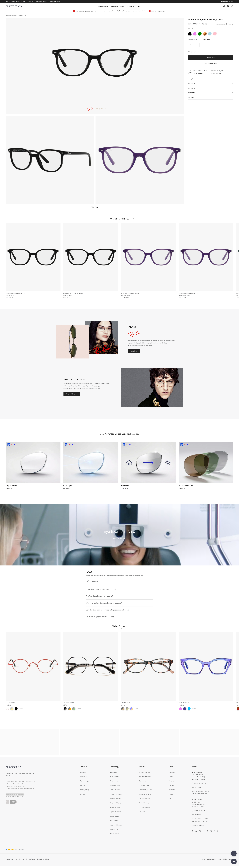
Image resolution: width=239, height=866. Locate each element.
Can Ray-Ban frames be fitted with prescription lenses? (107, 610)
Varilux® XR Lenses (116, 794)
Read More (134, 351)
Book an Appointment (87, 781)
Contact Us (83, 776)
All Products (114, 829)
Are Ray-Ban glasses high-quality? (99, 596)
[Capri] (189, 708)
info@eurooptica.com (198, 825)
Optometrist (142, 781)
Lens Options (191, 83)
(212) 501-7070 (200, 73)
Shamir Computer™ (116, 798)
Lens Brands (191, 88)
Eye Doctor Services (145, 776)
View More (94, 207)
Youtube (171, 785)
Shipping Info (191, 92)
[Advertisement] (29, 742)
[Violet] (180, 708)
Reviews (82, 794)
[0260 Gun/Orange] (69, 708)
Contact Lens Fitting (145, 794)
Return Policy (10, 859)
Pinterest (171, 781)
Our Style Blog (84, 789)
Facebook (172, 772)
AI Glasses (113, 772)
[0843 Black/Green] (74, 708)
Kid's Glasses (114, 820)
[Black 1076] (127, 708)
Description (191, 79)
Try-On (140, 6)
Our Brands (130, 6)
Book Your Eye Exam (119, 538)
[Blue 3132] (131, 708)
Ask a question (192, 97)
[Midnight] (185, 708)
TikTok (171, 794)
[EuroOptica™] (14, 6)
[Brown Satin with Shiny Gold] (12, 708)
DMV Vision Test (144, 803)
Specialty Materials (116, 825)
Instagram (172, 789)
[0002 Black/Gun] (65, 708)
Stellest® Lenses (115, 785)
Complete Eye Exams (145, 789)
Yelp (170, 798)
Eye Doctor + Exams (117, 6)
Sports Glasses (114, 816)
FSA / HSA (142, 812)
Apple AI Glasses (115, 812)
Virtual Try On (114, 834)
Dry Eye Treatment (144, 807)
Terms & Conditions (43, 859)
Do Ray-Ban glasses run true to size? (100, 617)
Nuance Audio (114, 781)
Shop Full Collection (72, 394)
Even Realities (114, 776)
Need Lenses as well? (210, 63)
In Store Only (211, 57)
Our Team (83, 785)
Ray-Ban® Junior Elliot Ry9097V (18, 15)
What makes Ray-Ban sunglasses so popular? (104, 603)
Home (7, 15)
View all (119, 629)
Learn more (9, 488)
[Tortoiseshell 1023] (123, 708)
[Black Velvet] (16, 708)
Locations (83, 772)
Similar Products (119, 626)
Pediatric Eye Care (144, 798)
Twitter (171, 776)
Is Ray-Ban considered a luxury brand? (101, 589)
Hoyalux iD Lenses (116, 803)
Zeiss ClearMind (115, 789)
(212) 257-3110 (196, 815)
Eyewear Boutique (102, 6)
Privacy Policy (30, 859)
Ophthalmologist (144, 785)
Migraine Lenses (115, 807)
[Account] (223, 6)
